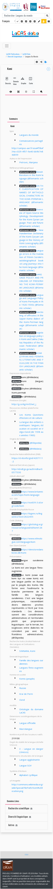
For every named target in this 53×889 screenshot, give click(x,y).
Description (6, 83)
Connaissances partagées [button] (31, 142)
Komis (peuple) (27, 678)
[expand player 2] (26, 91)
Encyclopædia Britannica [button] (21, 487)
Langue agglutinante (29, 759)
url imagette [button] (15, 780)
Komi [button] (9, 69)
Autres (12, 825)
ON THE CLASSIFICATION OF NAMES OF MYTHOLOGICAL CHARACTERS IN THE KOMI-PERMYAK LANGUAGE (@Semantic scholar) (31, 195)
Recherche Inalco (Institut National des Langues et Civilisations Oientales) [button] (25, 644)
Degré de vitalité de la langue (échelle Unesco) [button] (26, 743)
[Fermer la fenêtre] (48, 69)
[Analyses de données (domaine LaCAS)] (34, 21)
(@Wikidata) (31, 448)
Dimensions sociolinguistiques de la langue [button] (26, 718)
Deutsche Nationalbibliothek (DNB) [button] (25, 454)
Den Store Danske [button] (18, 545)
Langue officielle (27, 723)
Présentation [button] (15, 556)
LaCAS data (26, 54)
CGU (26, 854)
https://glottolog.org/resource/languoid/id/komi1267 (27, 527)
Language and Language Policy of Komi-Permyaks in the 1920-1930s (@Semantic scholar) (31, 301)
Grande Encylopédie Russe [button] (22, 509)
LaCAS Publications (13, 54)
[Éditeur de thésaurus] (26, 21)
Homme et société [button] (18, 674)
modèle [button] (13, 705)
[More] (15, 134)
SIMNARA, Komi (27, 651)
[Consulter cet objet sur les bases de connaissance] (36, 62)
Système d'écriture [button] (18, 771)
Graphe (22, 83)
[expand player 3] (34, 91)
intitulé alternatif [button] (17, 476)
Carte (30, 83)
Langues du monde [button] (31, 56)
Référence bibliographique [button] (22, 168)
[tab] (26, 91)
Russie (22, 688)
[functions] (39, 21)
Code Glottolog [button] (16, 520)
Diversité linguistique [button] (19, 656)
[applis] (48, 21)
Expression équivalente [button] (20, 373)
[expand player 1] (18, 91)
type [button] (12, 131)
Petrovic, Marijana (28, 162)
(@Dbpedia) (31, 442)
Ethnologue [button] (15, 534)
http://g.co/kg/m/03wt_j (24, 404)
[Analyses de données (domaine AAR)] (30, 21)
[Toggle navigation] (7, 46)
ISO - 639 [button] (13, 498)
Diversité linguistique (15, 56)
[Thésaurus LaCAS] (22, 21)
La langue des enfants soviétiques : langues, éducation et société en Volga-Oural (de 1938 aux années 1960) (31, 429)
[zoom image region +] (41, 91)
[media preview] (11, 91)
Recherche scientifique (20, 808)
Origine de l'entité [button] (17, 439)
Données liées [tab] (13, 801)
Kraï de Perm (26, 693)
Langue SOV (25, 765)
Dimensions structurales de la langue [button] (26, 756)
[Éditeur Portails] (17, 21)
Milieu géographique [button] (19, 684)
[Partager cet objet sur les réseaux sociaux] (41, 62)
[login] (44, 21)
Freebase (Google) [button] (18, 400)
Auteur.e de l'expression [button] (21, 158)
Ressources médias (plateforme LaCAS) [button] (24, 409)
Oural (22, 699)
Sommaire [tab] (13, 118)
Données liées (14, 82)
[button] (12, 54)
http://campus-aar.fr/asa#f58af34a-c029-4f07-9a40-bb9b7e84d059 (27, 151)
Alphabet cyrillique (28, 775)
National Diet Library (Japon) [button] (22, 465)
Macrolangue (25, 728)
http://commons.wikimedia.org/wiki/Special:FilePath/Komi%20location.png (27, 787)
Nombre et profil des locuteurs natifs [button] (26, 734)
